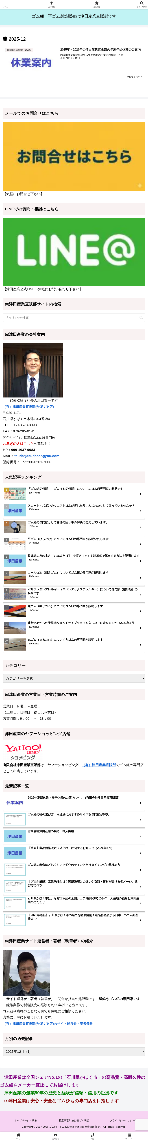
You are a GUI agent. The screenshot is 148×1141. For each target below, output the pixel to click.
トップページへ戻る (25, 1120)
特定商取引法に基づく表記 (74, 1120)
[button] (141, 318)
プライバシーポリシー (122, 1120)
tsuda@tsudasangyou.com (36, 456)
